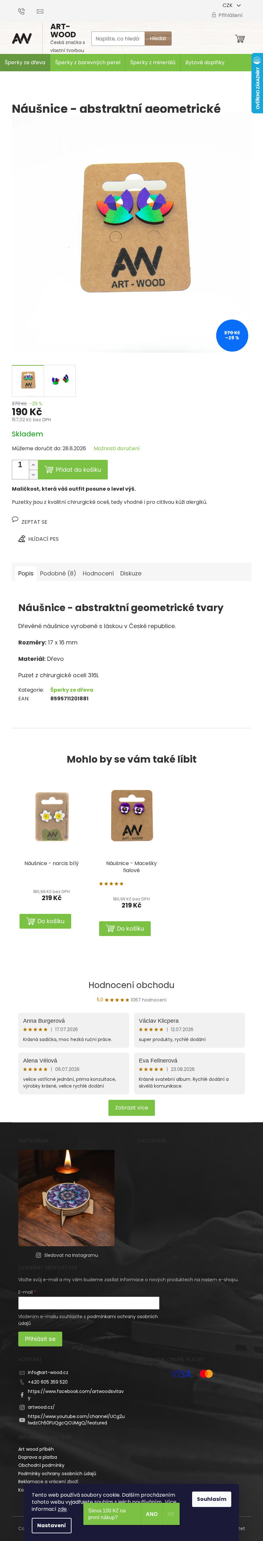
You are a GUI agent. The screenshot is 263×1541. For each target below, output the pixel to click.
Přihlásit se (40, 1339)
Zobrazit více (131, 1107)
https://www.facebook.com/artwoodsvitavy (76, 1394)
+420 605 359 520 (48, 1382)
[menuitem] (25, 62)
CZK (228, 5)
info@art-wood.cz (48, 1372)
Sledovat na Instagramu (71, 1255)
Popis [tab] (26, 573)
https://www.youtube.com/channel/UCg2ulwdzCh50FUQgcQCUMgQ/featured (76, 1419)
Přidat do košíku (78, 470)
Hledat (158, 38)
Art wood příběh (36, 1449)
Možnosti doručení (117, 448)
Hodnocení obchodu (131, 985)
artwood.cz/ (41, 1407)
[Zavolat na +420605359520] (27, 10)
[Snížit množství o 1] (33, 474)
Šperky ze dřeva (71, 690)
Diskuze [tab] (130, 573)
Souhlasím (211, 1499)
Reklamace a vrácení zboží (48, 1481)
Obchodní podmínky (41, 1465)
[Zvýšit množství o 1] (33, 465)
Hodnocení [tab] (98, 573)
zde (62, 1509)
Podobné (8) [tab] (58, 573)
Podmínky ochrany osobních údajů (57, 1473)
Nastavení (51, 1525)
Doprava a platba (37, 1457)
